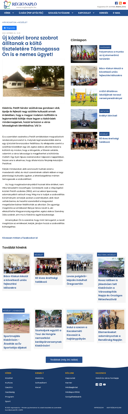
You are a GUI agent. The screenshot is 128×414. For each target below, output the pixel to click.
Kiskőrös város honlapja (107, 378)
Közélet (23, 22)
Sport (7, 401)
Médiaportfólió (72, 392)
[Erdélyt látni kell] (84, 119)
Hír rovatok (9, 22)
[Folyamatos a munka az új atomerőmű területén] (84, 54)
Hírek (7, 12)
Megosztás (10, 28)
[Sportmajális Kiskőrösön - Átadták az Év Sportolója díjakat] (17, 323)
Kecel (38, 387)
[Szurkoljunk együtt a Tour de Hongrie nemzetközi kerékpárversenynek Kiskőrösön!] (48, 318)
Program (9, 396)
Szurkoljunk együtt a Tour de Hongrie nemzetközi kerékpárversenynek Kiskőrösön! (48, 337)
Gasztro (9, 387)
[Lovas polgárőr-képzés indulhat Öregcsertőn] (80, 263)
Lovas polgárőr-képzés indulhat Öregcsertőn (77, 280)
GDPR (21, 410)
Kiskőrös (39, 378)
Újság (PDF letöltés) (31, 12)
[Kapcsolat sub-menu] (94, 13)
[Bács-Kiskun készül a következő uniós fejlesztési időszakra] (84, 76)
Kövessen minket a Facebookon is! (20, 238)
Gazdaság (105, 47)
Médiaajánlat (71, 387)
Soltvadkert (41, 382)
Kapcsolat (84, 12)
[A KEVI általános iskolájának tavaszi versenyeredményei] (84, 97)
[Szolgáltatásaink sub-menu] (73, 13)
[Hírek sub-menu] (13, 13)
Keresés (103, 12)
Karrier (68, 382)
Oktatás (104, 111)
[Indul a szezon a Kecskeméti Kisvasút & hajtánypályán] (80, 317)
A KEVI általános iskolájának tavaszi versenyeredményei (110, 95)
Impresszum (99, 407)
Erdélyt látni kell (108, 115)
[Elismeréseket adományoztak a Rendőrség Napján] (111, 319)
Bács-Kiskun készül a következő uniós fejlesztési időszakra (111, 72)
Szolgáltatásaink (59, 12)
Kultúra (102, 255)
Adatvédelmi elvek (114, 407)
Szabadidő (18, 310)
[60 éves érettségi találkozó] (84, 141)
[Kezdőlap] (19, 5)
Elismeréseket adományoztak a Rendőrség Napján (110, 335)
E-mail (116, 12)
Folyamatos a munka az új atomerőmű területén (111, 55)
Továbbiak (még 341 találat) (64, 359)
